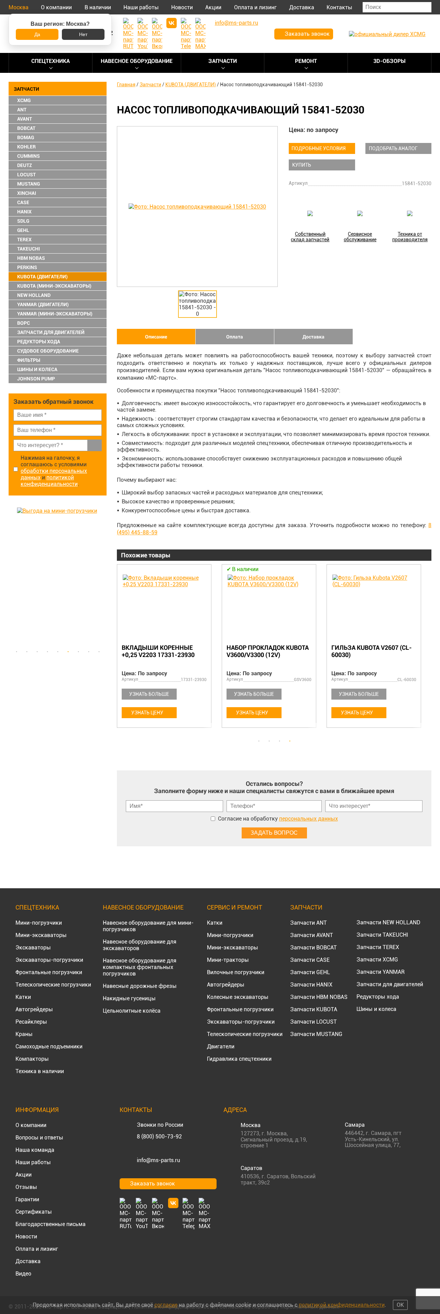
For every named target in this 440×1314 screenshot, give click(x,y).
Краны (24, 1034)
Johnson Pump (36, 378)
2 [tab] (26, 651)
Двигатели (220, 1046)
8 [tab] (88, 651)
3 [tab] (37, 651)
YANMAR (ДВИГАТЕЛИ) (43, 304)
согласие (165, 1305)
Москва (19, 7)
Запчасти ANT (308, 923)
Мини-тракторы (228, 960)
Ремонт (306, 61)
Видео (23, 1273)
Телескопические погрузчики (53, 984)
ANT (21, 109)
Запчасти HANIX (311, 984)
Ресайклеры (31, 1021)
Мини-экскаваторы (41, 935)
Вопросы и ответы (39, 1137)
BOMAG (25, 137)
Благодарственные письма (50, 1224)
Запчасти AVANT (311, 935)
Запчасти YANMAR (380, 972)
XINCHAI (26, 193)
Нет (83, 34)
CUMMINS (28, 156)
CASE (23, 202)
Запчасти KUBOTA (313, 1009)
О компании (56, 7)
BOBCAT (26, 128)
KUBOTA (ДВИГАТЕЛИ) (42, 276)
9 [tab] (99, 651)
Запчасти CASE (310, 960)
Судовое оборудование (48, 351)
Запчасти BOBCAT (313, 947)
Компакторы (32, 1059)
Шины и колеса (37, 369)
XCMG (24, 100)
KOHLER (26, 146)
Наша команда (34, 1150)
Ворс (23, 323)
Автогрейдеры (34, 1009)
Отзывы (26, 1187)
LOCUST (26, 174)
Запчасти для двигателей (389, 984)
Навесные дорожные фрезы (140, 986)
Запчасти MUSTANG (316, 1034)
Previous (12, 576)
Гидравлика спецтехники (239, 1059)
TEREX (24, 239)
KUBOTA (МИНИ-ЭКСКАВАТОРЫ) (54, 286)
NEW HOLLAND (34, 295)
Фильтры (28, 360)
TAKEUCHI (28, 249)
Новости (182, 7)
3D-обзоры (389, 61)
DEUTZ (24, 165)
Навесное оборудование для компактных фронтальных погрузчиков (139, 967)
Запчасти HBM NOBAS (319, 997)
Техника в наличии (39, 1071)
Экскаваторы (33, 947)
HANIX (24, 211)
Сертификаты (33, 1212)
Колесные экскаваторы (237, 997)
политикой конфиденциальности (49, 480)
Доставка (301, 7)
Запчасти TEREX (377, 947)
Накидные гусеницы (129, 998)
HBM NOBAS (31, 258)
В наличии (98, 7)
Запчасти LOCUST (313, 1021)
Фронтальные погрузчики (48, 972)
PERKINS (27, 267)
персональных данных (308, 818)
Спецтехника (50, 61)
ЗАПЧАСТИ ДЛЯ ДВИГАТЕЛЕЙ (51, 332)
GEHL (23, 230)
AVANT (24, 119)
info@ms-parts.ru (158, 1160)
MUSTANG (28, 184)
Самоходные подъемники (48, 1046)
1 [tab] (16, 651)
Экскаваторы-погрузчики (49, 960)
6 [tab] (68, 651)
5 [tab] (57, 651)
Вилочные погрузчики (235, 972)
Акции (213, 7)
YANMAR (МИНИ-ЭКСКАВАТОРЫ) (54, 313)
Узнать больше (149, 694)
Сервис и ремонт (234, 907)
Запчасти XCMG (377, 959)
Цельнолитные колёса (132, 1010)
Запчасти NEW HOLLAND (388, 922)
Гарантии (27, 1199)
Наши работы (141, 7)
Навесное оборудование (137, 61)
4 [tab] (47, 651)
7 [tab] (78, 651)
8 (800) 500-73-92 (159, 1136)
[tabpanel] (58, 576)
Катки (23, 997)
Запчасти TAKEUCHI (382, 935)
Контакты (339, 7)
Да (37, 34)
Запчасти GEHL (310, 972)
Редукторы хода (38, 341)
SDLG (23, 221)
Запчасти (222, 61)
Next (103, 576)
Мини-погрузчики (38, 923)
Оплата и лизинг (255, 7)
